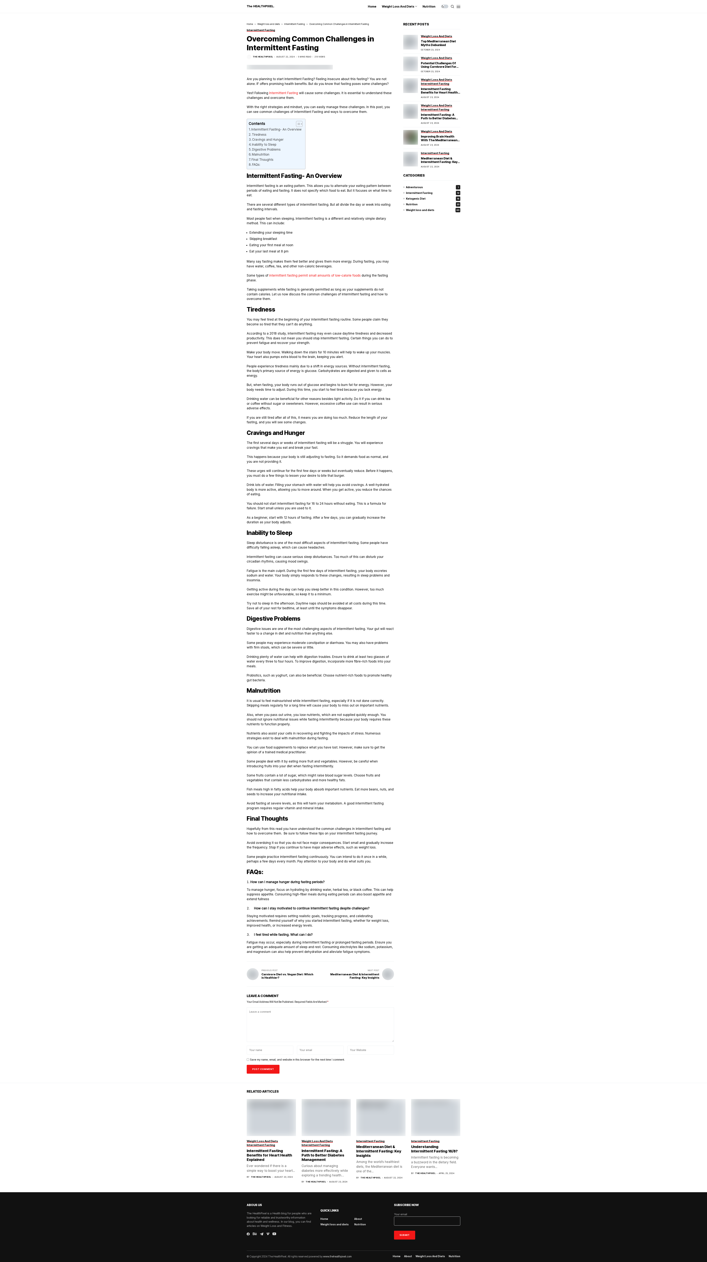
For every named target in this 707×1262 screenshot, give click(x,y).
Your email (400, 1214)
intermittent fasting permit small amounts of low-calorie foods (315, 275)
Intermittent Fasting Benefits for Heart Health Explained (439, 92)
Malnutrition (260, 154)
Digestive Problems (266, 149)
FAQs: (256, 164)
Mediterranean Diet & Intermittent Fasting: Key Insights (439, 162)
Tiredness (259, 134)
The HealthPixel (263, 57)
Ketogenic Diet (432, 198)
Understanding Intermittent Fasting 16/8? (434, 1149)
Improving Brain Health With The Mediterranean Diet (439, 140)
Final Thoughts (262, 159)
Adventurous (432, 187)
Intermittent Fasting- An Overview (276, 129)
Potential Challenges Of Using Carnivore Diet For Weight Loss (438, 66)
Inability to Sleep (264, 144)
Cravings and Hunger (268, 139)
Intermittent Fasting (294, 23)
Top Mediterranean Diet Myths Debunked (438, 43)
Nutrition (432, 204)
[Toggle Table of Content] (297, 124)
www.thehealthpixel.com (337, 1256)
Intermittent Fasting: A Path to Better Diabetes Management (438, 118)
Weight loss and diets (268, 23)
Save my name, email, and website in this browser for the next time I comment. (297, 1059)
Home (250, 23)
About (358, 1218)
